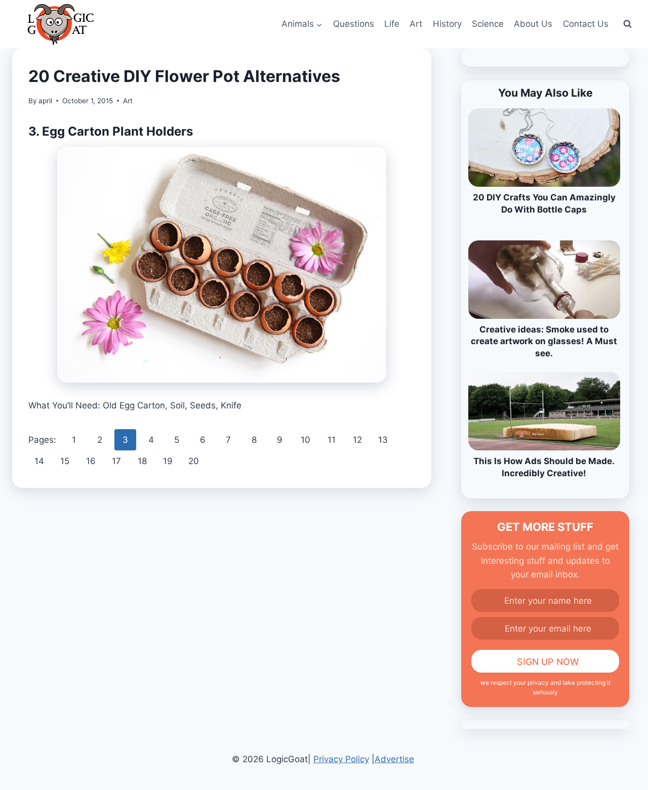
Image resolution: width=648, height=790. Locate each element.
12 (357, 440)
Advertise (394, 759)
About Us (533, 24)
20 (193, 461)
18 (142, 461)
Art (416, 24)
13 (383, 440)
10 (305, 440)
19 (168, 461)
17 (116, 461)
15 (64, 461)
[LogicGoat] (60, 24)
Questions (353, 24)
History (447, 24)
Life (391, 24)
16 (91, 461)
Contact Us (586, 24)
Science (488, 24)
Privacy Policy (341, 759)
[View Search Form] (627, 24)
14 (39, 461)
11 (332, 440)
